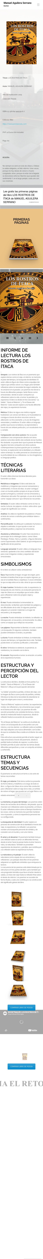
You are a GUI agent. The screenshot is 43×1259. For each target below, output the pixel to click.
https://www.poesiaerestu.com (15, 124)
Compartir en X (34, 202)
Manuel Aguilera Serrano (18, 2)
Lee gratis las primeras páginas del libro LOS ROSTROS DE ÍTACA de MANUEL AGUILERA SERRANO (20, 196)
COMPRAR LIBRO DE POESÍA (21, 1008)
